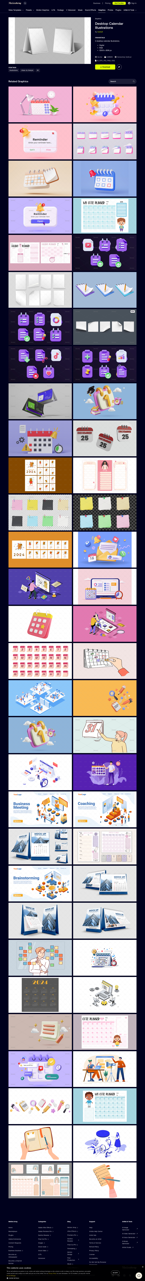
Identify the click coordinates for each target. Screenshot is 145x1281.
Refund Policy (94, 1247)
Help (90, 1227)
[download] (68, 119)
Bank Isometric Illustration (19, 713)
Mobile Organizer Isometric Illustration (88, 639)
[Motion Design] (78, 1253)
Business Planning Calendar (84, 973)
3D (38, 70)
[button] (50, 1278)
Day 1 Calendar (15, 750)
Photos (110, 10)
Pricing (10, 1247)
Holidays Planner (16, 268)
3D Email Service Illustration (84, 565)
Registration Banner (17, 1047)
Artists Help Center (96, 1231)
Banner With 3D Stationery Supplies (87, 713)
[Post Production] (78, 1259)
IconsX (100, 32)
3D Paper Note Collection (84, 342)
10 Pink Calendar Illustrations (85, 156)
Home (10, 1227)
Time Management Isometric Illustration (89, 1158)
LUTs (53, 10)
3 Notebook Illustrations (83, 305)
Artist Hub (92, 1235)
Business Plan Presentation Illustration (88, 787)
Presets (29, 10)
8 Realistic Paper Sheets (18, 305)
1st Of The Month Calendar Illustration (88, 416)
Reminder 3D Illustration (18, 156)
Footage (60, 10)
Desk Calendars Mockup (18, 416)
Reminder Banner (16, 230)
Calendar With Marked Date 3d (21, 639)
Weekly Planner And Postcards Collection (24, 1195)
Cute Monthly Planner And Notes (86, 230)
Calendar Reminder (81, 193)
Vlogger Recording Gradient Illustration (88, 1084)
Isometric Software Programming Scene (89, 1010)
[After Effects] (77, 1231)
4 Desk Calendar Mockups (19, 861)
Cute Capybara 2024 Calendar (21, 565)
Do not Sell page (11, 1275)
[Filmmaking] (76, 1248)
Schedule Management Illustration (22, 787)
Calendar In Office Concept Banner (22, 119)
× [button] (142, 1267)
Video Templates (15, 10)
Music (80, 10)
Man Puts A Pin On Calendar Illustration (88, 676)
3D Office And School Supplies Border (23, 1121)
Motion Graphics (42, 10)
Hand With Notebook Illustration (21, 1158)
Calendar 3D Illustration (18, 453)
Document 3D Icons (82, 268)
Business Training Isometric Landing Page (89, 824)
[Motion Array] (77, 1227)
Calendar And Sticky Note (19, 193)
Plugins (118, 10)
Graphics (101, 10)
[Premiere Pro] (77, 1235)
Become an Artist (95, 1239)
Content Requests (14, 1243)
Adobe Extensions (14, 1239)
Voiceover (72, 10)
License (92, 1254)
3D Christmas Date (81, 453)
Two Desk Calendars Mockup (85, 898)
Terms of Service (95, 1243)
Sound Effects (90, 10)
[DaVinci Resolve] (78, 1240)
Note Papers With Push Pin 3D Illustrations (89, 527)
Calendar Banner (16, 1084)
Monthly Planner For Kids (83, 1047)
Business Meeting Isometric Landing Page (24, 824)
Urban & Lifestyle (27, 70)
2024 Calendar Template (18, 1010)
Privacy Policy (94, 1250)
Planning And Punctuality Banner (86, 602)
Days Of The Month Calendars (20, 676)
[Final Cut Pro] (77, 1244)
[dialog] (72, 1273)
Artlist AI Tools (129, 10)
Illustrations (14, 70)
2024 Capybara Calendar (19, 490)
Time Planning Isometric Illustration (22, 602)
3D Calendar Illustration (83, 119)
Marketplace (12, 1231)
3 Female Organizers (82, 490)
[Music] (72, 1264)
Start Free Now (119, 3)
